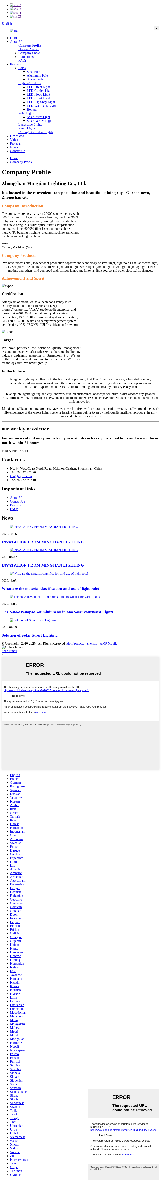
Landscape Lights (30, 124)
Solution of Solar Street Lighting (30, 635)
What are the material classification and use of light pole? (51, 588)
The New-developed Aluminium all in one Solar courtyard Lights (57, 612)
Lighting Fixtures (29, 83)
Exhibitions (26, 56)
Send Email (9, 651)
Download (17, 136)
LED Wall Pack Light (41, 105)
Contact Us (17, 151)
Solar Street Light (38, 117)
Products (16, 64)
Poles (22, 68)
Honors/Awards (28, 49)
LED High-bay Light (41, 102)
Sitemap (92, 643)
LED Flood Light (38, 94)
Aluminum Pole (37, 75)
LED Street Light (38, 87)
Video (14, 139)
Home (14, 38)
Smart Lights (26, 128)
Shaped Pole (35, 79)
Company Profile (29, 45)
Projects (15, 143)
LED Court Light (38, 98)
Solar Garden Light (39, 121)
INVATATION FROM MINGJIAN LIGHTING (43, 542)
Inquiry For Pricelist (15, 450)
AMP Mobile (108, 643)
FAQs (22, 60)
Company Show (29, 53)
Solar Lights (26, 113)
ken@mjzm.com (21, 476)
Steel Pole (33, 72)
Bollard (32, 109)
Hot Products (75, 643)
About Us (16, 41)
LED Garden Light (39, 90)
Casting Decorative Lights (35, 132)
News (14, 147)
